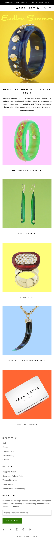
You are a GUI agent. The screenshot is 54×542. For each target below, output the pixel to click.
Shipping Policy (9, 472)
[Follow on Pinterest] (30, 529)
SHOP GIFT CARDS (27, 424)
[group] (27, 47)
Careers (6, 460)
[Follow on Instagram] (17, 529)
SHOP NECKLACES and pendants (27, 361)
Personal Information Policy (14, 488)
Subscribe (12, 521)
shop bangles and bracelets (27, 170)
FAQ (4, 443)
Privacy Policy (8, 484)
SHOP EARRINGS (27, 234)
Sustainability (8, 455)
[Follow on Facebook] (4, 529)
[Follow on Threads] (23, 529)
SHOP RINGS (27, 297)
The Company (8, 451)
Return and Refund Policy (13, 476)
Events (5, 447)
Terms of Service (10, 480)
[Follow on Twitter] (10, 529)
